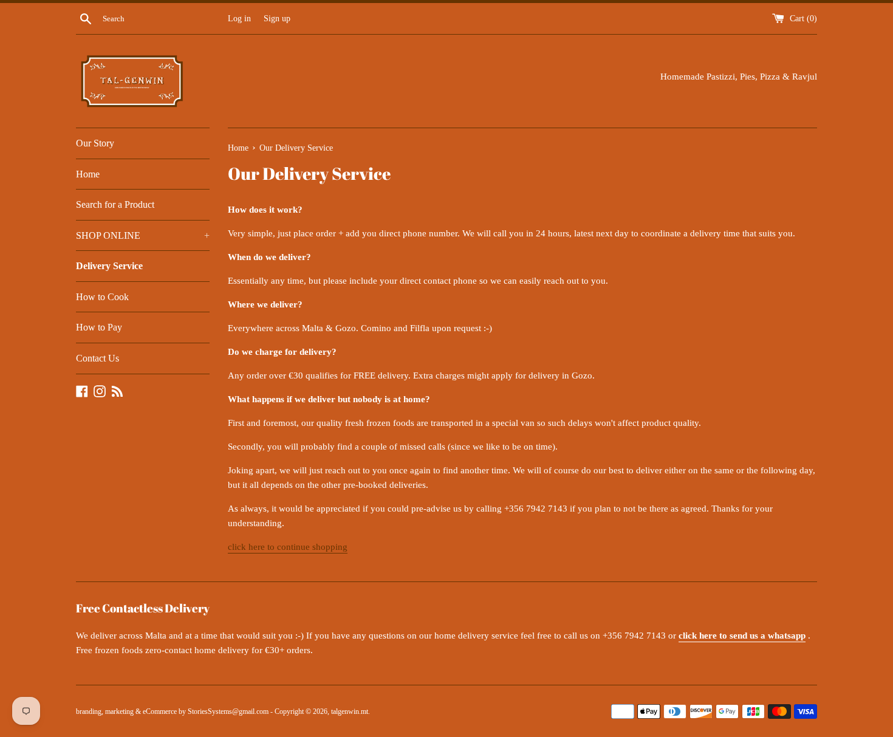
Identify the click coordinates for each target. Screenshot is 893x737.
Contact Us (97, 358)
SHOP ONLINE (143, 235)
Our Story (95, 143)
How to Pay (99, 327)
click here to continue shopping (287, 547)
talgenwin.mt (349, 711)
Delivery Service (109, 266)
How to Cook (102, 297)
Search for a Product (115, 204)
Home (88, 174)
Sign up (277, 18)
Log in (239, 18)
